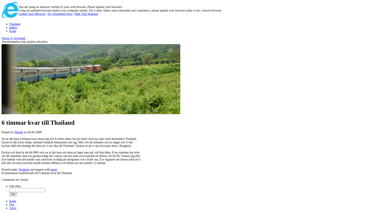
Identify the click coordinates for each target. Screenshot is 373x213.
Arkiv (13, 208)
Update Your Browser (31, 14)
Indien (13, 27)
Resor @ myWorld (13, 38)
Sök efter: (15, 186)
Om (11, 204)
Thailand (14, 24)
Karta (12, 31)
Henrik (18, 132)
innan (53, 169)
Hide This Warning (86, 14)
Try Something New (59, 14)
